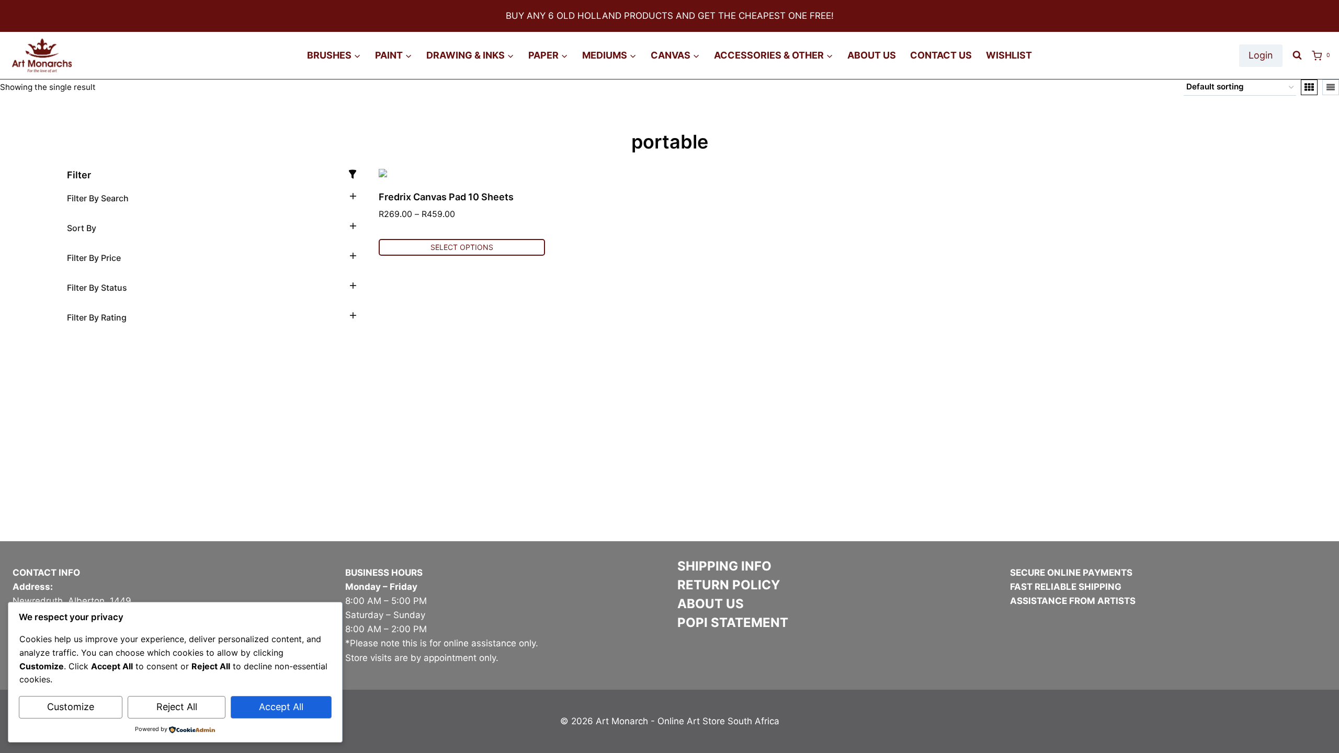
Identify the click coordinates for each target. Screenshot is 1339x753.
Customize (70, 706)
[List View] (1330, 87)
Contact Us (941, 55)
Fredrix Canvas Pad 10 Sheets (446, 196)
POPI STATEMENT (732, 622)
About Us (871, 55)
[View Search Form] (1297, 55)
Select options (461, 247)
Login (1261, 55)
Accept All (281, 706)
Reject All (176, 706)
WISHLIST (1009, 55)
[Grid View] (1309, 87)
